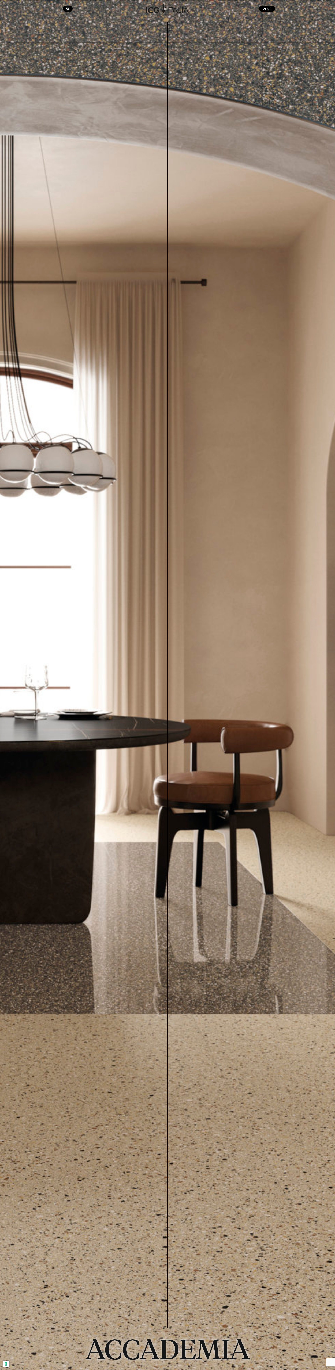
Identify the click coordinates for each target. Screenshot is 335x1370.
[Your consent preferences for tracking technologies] (6, 1364)
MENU (266, 8)
